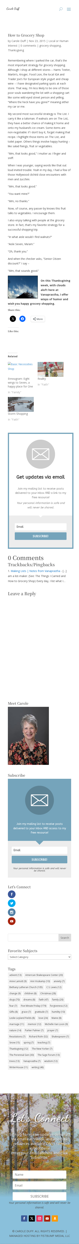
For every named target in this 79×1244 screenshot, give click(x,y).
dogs (14, 999)
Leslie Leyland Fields (22, 1018)
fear (13, 1005)
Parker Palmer (34, 1030)
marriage (16, 1024)
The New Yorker (42, 1048)
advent (15, 975)
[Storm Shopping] (21, 404)
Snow (14, 1042)
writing (38, 1067)
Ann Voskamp (40, 981)
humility (58, 1011)
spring (29, 1042)
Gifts (13, 1011)
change (15, 993)
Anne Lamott (17, 981)
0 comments (28, 45)
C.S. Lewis (53, 987)
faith (43, 999)
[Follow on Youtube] (47, 1218)
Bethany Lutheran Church (26, 987)
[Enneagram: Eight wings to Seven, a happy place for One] (21, 369)
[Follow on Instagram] (39, 1218)
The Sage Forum (49, 1055)
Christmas (48, 993)
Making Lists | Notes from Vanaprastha (35, 571)
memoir (34, 1024)
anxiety (59, 981)
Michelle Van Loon (56, 1024)
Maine (56, 1018)
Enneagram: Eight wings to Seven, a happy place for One (20, 382)
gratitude (41, 1011)
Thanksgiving (16, 50)
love (43, 1018)
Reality (42, 378)
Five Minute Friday (33, 1005)
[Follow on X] (32, 1218)
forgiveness (58, 1005)
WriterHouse (18, 1067)
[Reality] (50, 369)
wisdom (51, 1061)
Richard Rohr (38, 1036)
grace (26, 1011)
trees (14, 1061)
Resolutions (17, 1036)
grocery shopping (50, 45)
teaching (44, 1042)
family (57, 999)
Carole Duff (19, 41)
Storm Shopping (18, 414)
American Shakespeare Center (44, 975)
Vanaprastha (31, 1061)
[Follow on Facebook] (24, 1218)
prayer (52, 1030)
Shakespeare (60, 1036)
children (30, 993)
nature (15, 1030)
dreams (29, 999)
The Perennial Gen (21, 1055)
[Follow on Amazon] (55, 1218)
